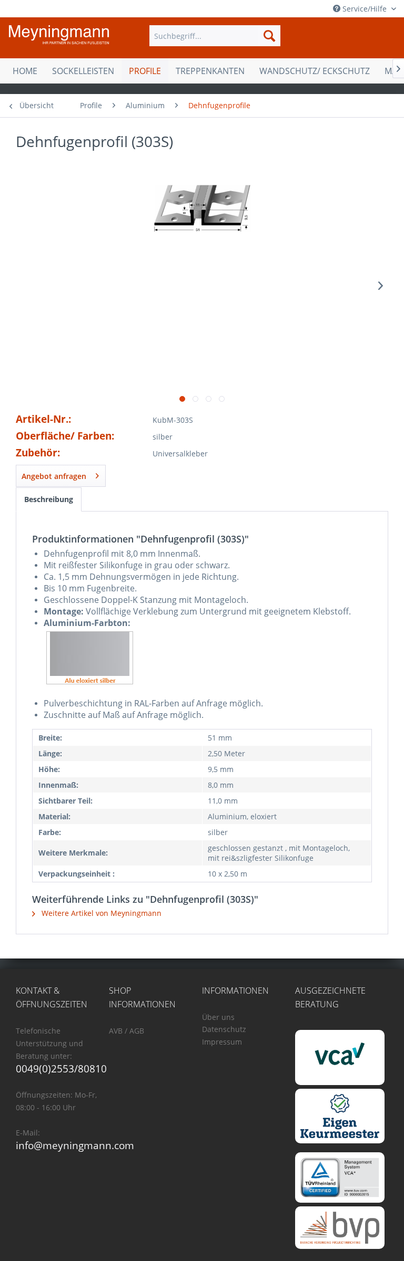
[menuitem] (215, 35)
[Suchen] (269, 35)
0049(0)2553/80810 (61, 1069)
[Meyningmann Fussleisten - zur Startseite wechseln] (59, 38)
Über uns (218, 1017)
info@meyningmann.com (75, 1145)
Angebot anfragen (54, 476)
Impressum (222, 1042)
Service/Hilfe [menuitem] (364, 9)
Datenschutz (224, 1029)
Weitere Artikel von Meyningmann (100, 913)
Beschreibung (48, 499)
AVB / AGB (126, 1031)
